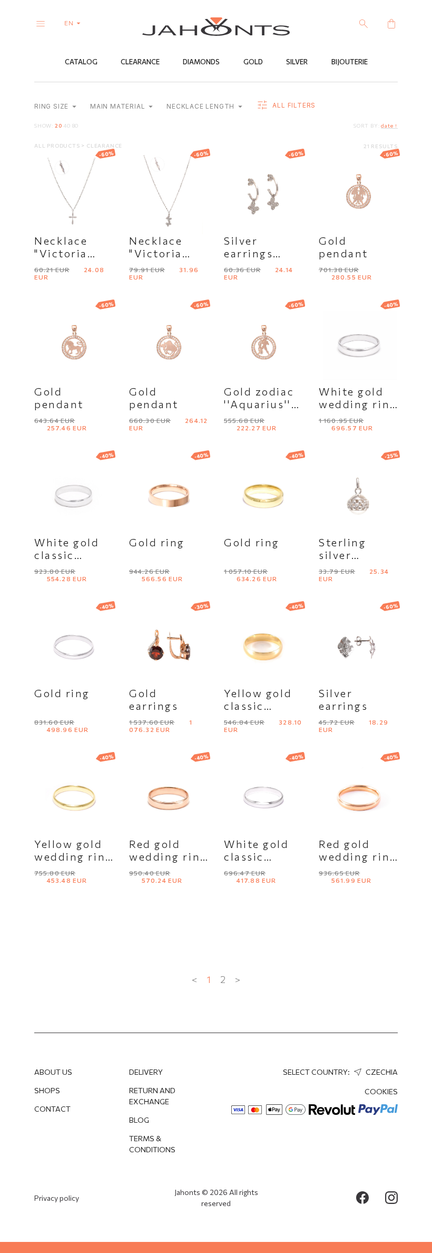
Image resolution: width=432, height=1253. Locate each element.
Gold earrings (153, 699)
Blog (139, 1119)
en (69, 22)
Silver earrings (343, 699)
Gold (253, 61)
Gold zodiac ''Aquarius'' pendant (259, 404)
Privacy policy (56, 1197)
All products (57, 145)
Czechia (381, 1071)
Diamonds (201, 61)
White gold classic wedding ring (73, 555)
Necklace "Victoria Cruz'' (60, 253)
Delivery (146, 1071)
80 (75, 125)
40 (67, 125)
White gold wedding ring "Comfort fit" (358, 404)
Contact (52, 1108)
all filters (293, 105)
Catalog (81, 61)
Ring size (52, 106)
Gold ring (157, 542)
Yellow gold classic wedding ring (263, 706)
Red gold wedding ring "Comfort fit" (168, 856)
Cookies (381, 1091)
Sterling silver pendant (343, 555)
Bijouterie (349, 61)
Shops (47, 1090)
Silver (297, 61)
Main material (118, 106)
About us (53, 1071)
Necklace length (201, 106)
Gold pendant (343, 246)
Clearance (140, 61)
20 (58, 125)
